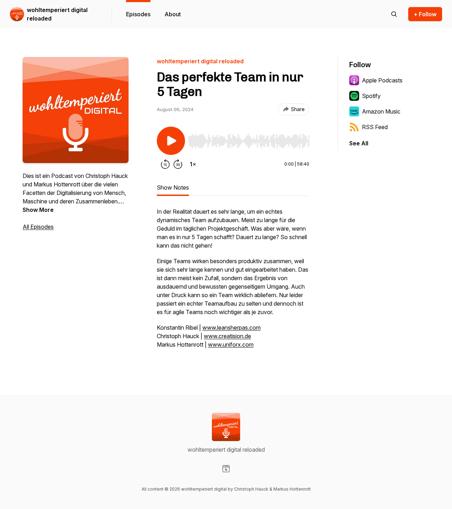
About (173, 14)
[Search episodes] (394, 14)
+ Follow (425, 14)
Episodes (138, 14)
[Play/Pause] (171, 141)
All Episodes (38, 226)
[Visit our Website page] (226, 468)
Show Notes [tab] (173, 187)
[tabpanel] (233, 281)
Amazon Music (381, 111)
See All (358, 143)
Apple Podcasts (382, 80)
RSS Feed (375, 127)
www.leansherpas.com (231, 327)
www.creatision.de (227, 336)
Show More (38, 209)
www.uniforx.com (231, 344)
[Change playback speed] (193, 164)
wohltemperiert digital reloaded (57, 14)
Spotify (371, 95)
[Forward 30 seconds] (178, 164)
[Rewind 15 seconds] (165, 164)
